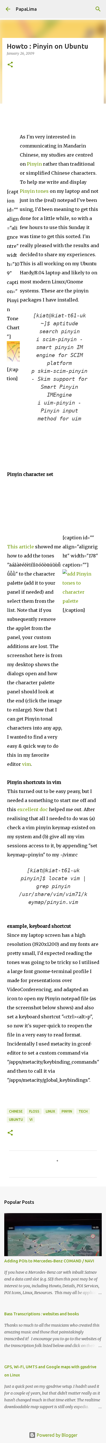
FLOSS (34, 1111)
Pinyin (34, 164)
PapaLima (26, 9)
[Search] (98, 9)
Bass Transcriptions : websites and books (41, 1314)
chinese (16, 1111)
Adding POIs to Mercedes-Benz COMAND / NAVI (49, 1261)
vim (26, 764)
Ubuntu (16, 1119)
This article (20, 547)
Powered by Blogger (56, 1435)
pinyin (67, 1111)
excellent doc (32, 809)
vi (31, 1119)
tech (83, 1111)
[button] (10, 65)
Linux (50, 1111)
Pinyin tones (34, 191)
